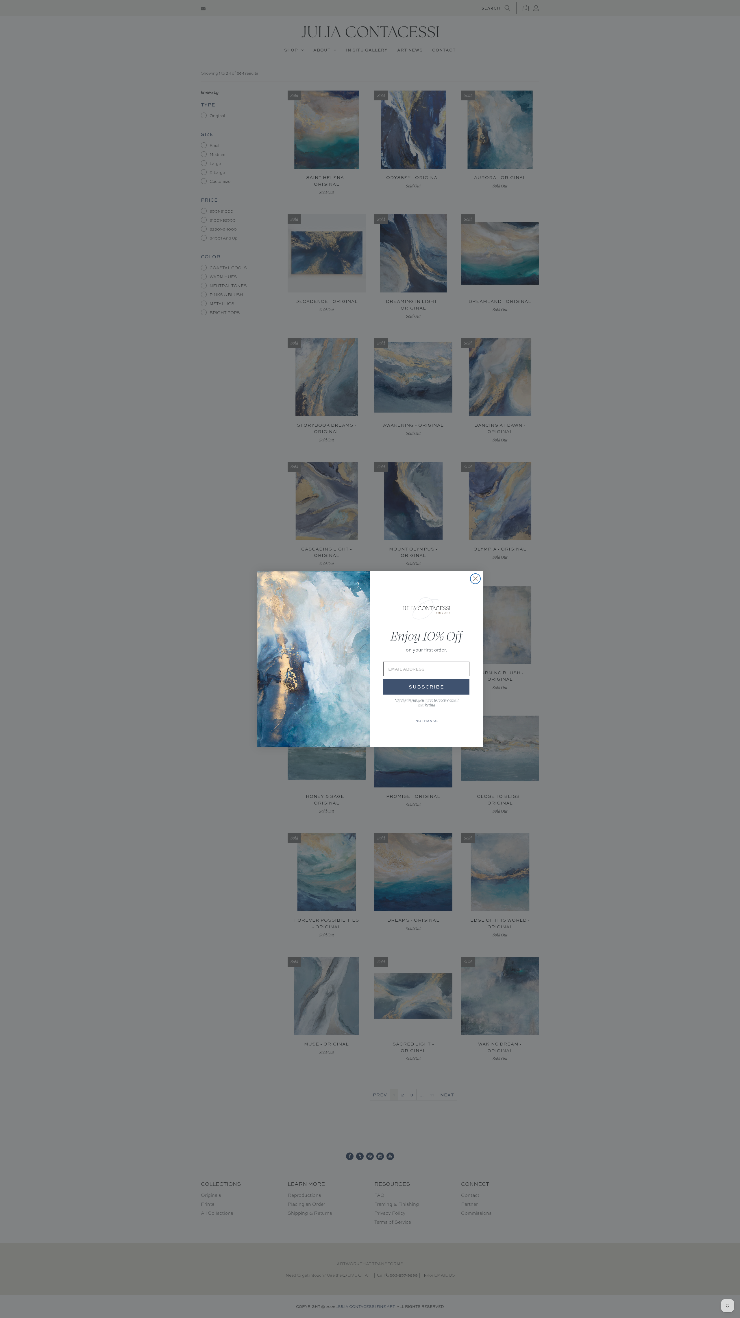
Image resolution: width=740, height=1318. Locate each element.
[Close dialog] (475, 579)
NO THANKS (426, 720)
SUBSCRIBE (426, 687)
